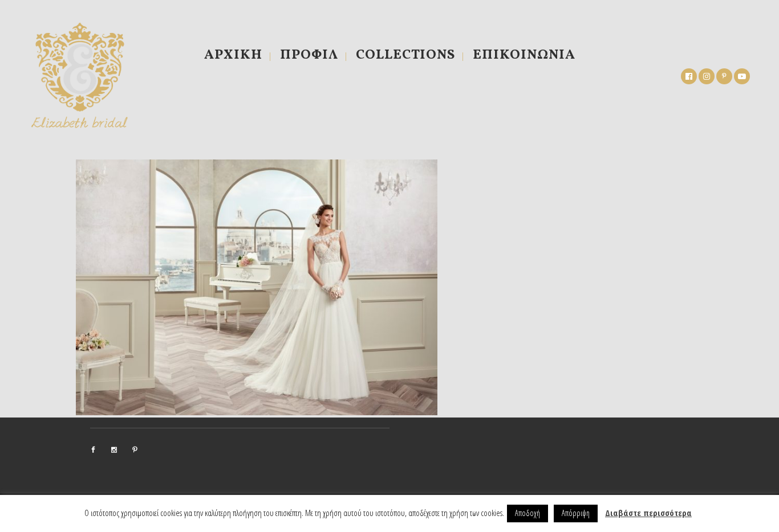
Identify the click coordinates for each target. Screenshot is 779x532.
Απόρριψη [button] (576, 513)
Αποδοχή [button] (527, 513)
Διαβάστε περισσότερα (648, 512)
